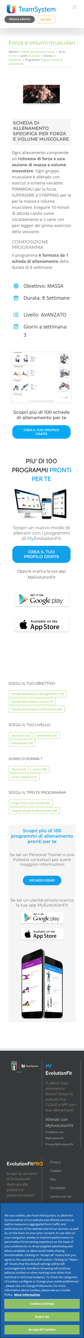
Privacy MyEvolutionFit (59, 1144)
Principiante (22, 743)
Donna (18, 769)
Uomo (12, 56)
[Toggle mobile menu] (75, 6)
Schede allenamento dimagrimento (37, 694)
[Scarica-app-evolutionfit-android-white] (41, 591)
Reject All (42, 1317)
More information (27, 1295)
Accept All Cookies (41, 1329)
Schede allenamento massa (37, 52)
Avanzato (34, 56)
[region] (42, 1270)
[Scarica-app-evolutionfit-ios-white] (41, 616)
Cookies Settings (42, 1304)
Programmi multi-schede (30, 803)
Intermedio (47, 735)
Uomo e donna (24, 777)
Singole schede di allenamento (34, 811)
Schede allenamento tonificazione (36, 709)
